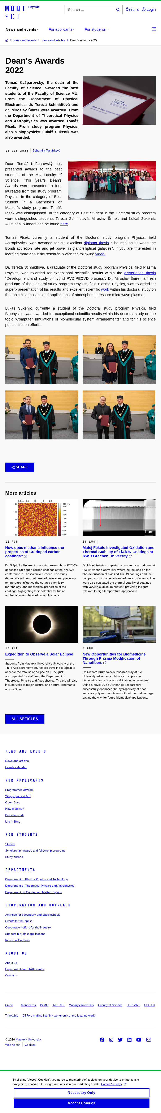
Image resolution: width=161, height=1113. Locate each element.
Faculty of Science (110, 1005)
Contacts (11, 975)
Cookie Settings (111, 1084)
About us (16, 953)
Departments (20, 870)
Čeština (132, 9)
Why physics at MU (18, 796)
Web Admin (12, 1044)
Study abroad (14, 856)
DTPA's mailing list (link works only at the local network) (59, 1015)
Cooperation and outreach (38, 905)
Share (22, 467)
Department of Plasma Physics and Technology (36, 879)
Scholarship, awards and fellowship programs (35, 850)
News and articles (17, 760)
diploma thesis (96, 243)
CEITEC (149, 1005)
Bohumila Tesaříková (46, 150)
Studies (10, 844)
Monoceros (28, 1005)
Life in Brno (12, 821)
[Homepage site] (22, 12)
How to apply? (14, 808)
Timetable (11, 1015)
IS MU (44, 1005)
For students (21, 834)
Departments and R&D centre (24, 969)
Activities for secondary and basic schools (32, 914)
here (64, 224)
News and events (25, 751)
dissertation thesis (140, 273)
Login (150, 9)
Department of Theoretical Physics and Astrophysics (39, 885)
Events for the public (18, 921)
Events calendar (16, 767)
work (105, 289)
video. (100, 254)
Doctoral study (14, 815)
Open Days (12, 802)
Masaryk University (81, 1005)
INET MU (58, 1005)
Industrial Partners (17, 940)
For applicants (24, 780)
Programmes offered (19, 789)
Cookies (30, 1044)
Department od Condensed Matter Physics (33, 892)
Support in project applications (25, 933)
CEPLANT (133, 1005)
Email (9, 1005)
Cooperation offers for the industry (28, 927)
